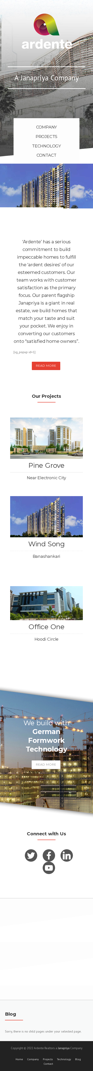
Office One (46, 627)
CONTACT (47, 155)
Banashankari (46, 556)
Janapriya (64, 1048)
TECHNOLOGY (46, 146)
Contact (48, 1063)
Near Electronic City (46, 477)
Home (19, 1059)
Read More (46, 365)
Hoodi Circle (47, 639)
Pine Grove (46, 465)
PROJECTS (46, 136)
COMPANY (46, 127)
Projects (48, 1059)
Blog (78, 1059)
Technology (64, 1059)
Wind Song (46, 544)
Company (33, 1059)
